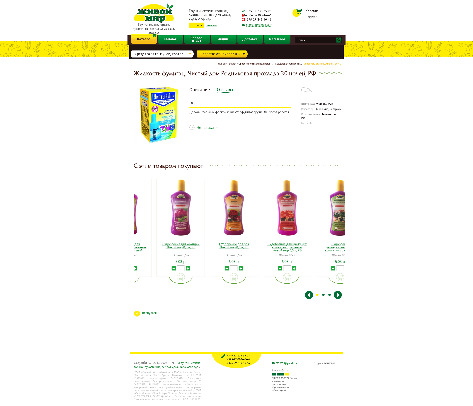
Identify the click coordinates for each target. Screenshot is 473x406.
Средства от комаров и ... (220, 54)
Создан (318, 363)
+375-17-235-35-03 (258, 11)
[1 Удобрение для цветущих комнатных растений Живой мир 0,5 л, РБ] (265, 207)
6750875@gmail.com (259, 24)
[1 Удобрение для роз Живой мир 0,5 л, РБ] (211, 207)
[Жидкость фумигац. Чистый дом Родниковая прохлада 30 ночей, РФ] (158, 143)
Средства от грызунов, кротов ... (160, 54)
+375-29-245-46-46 (258, 19)
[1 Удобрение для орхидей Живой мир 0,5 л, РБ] (158, 207)
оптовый (211, 25)
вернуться (149, 313)
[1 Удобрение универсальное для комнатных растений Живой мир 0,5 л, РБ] (318, 207)
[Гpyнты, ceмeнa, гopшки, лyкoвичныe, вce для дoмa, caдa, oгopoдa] (154, 22)
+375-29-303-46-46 (258, 15)
